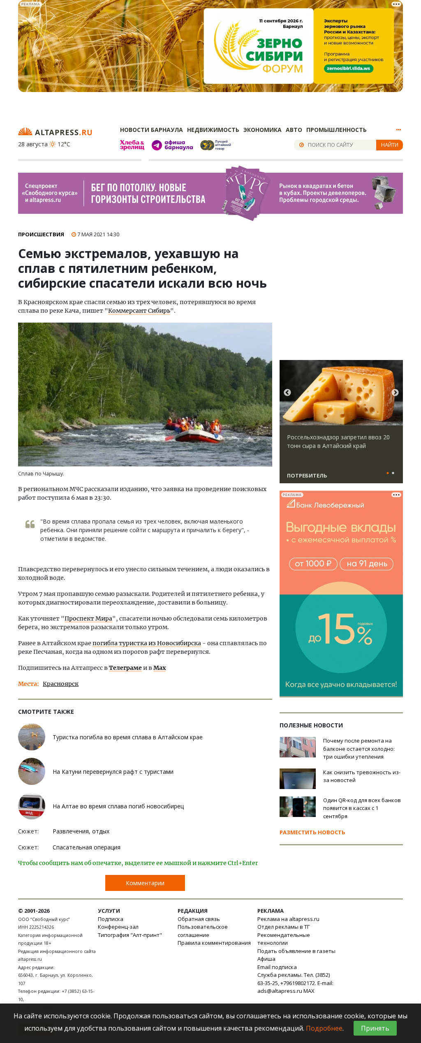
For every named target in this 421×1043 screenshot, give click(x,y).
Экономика (262, 130)
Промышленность (336, 130)
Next (395, 393)
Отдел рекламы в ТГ (283, 926)
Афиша (266, 958)
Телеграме (125, 667)
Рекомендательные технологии (283, 939)
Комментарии (145, 883)
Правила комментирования (214, 942)
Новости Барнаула (151, 130)
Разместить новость (312, 832)
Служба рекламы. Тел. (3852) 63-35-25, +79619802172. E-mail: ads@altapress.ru (295, 983)
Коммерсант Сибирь (139, 310)
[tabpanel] (341, 425)
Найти (389, 144)
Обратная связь (199, 919)
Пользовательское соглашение (203, 931)
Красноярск (61, 684)
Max (159, 667)
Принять (375, 1028)
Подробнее (324, 1028)
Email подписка (277, 967)
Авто (294, 130)
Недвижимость (213, 130)
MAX (309, 991)
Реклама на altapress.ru (288, 919)
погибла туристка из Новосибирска (147, 643)
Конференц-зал (118, 926)
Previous (287, 393)
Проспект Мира (88, 618)
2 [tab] (393, 473)
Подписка (110, 919)
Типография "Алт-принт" (130, 935)
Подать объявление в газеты (296, 951)
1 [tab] (388, 473)
